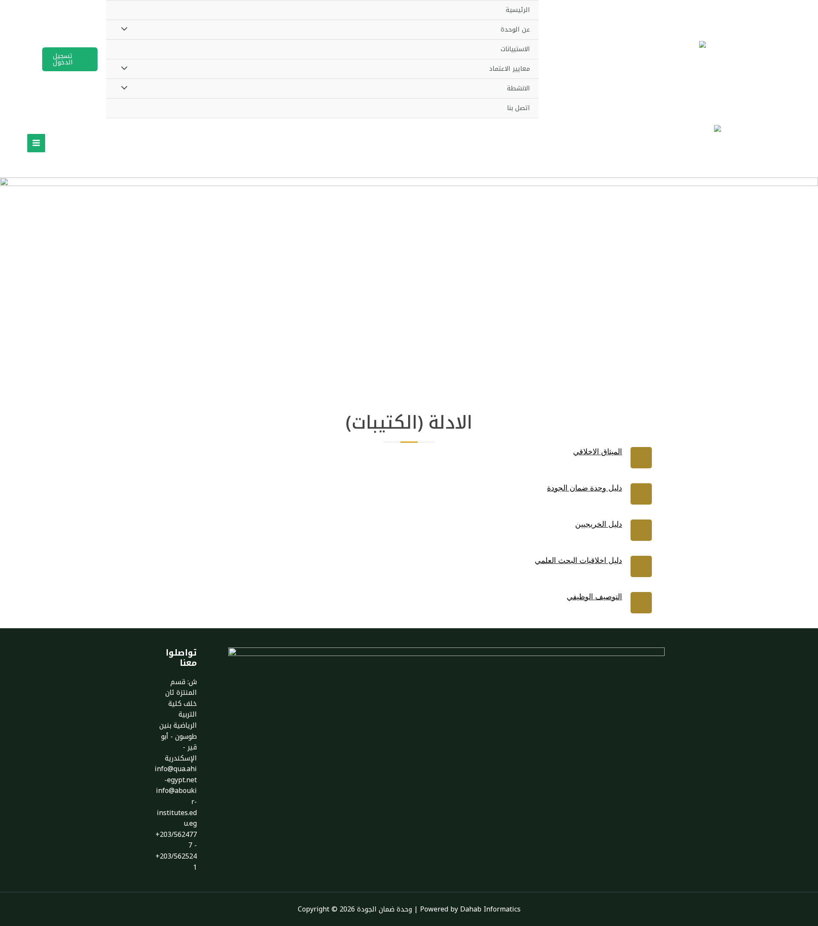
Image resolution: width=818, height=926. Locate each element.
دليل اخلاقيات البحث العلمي (578, 560)
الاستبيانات (515, 49)
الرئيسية (518, 10)
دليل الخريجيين (598, 524)
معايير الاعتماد (509, 69)
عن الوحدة (515, 29)
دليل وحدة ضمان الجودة (584, 488)
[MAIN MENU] (36, 143)
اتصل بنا (518, 108)
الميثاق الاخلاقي (597, 451)
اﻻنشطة (518, 88)
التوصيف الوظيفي (594, 596)
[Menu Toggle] (126, 30)
